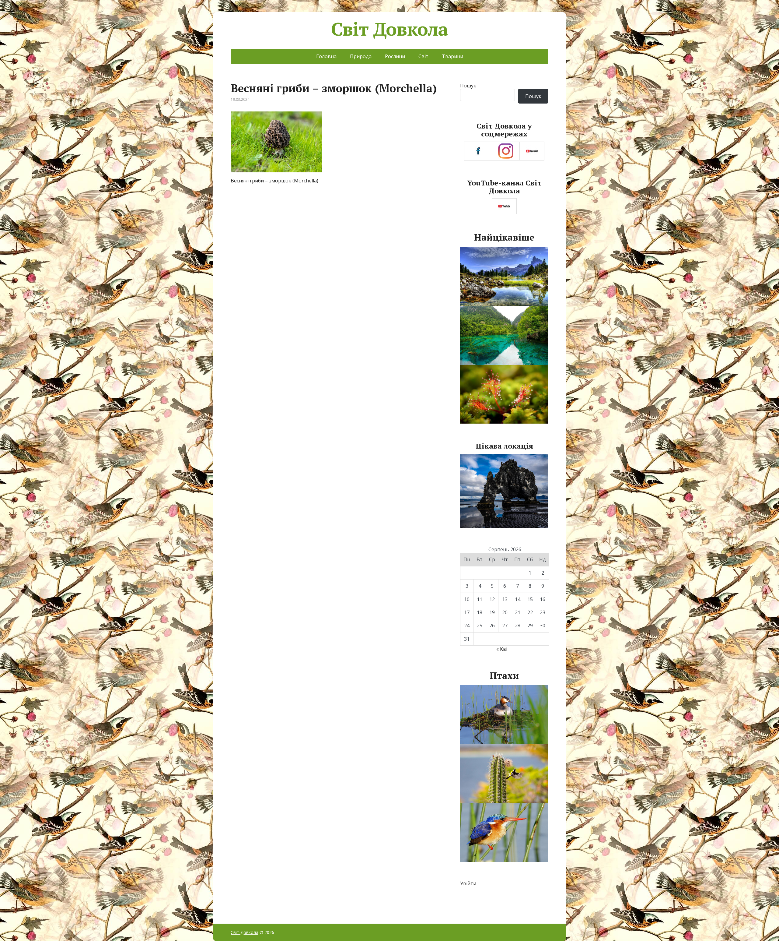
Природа (361, 56)
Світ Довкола (389, 29)
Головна (326, 56)
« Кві (501, 649)
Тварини (452, 56)
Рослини (395, 56)
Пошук (468, 85)
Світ (423, 56)
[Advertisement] (337, 236)
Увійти (468, 883)
